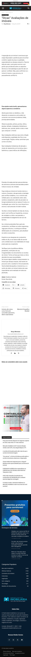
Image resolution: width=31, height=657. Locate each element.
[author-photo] (15, 329)
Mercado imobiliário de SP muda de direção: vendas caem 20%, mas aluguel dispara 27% (14, 446)
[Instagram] (13, 640)
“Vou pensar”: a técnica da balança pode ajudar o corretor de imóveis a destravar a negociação (16, 457)
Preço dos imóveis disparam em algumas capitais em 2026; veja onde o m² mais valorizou (16, 441)
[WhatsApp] (15, 27)
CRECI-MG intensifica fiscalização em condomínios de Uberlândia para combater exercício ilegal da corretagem (14, 477)
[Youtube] (22, 640)
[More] (19, 27)
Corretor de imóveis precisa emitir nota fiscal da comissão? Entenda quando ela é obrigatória (19, 544)
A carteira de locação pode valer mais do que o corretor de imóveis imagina (15, 452)
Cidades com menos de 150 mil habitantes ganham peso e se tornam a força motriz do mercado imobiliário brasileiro (20, 533)
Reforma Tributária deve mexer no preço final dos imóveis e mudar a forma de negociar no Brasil (19, 554)
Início (3, 12)
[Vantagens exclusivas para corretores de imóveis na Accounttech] (15, 3)
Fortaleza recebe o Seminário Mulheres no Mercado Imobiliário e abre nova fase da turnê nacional (15, 484)
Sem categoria (9, 12)
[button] (3, 8)
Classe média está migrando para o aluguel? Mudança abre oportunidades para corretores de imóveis (16, 463)
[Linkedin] (15, 353)
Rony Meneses (7, 23)
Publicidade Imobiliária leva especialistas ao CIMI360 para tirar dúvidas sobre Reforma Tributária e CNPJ (14, 470)
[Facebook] (3, 27)
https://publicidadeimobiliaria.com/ (16, 334)
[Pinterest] (11, 27)
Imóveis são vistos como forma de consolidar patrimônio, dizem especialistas (8, 311)
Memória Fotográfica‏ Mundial (23, 310)
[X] (7, 27)
